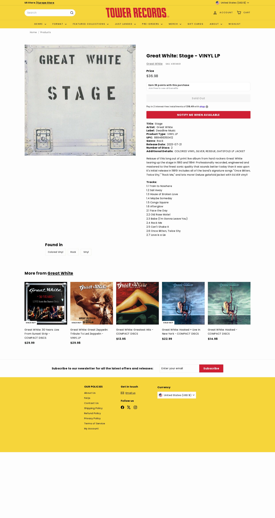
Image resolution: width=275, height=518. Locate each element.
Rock (73, 252)
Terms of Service (94, 423)
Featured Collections (89, 23)
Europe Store (45, 2)
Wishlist (235, 23)
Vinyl (86, 252)
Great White (154, 64)
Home (33, 32)
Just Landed (124, 23)
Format (58, 23)
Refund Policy (92, 413)
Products (45, 32)
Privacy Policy (92, 418)
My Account (91, 428)
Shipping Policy (93, 408)
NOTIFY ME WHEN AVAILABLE (198, 115)
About (215, 23)
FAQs (87, 398)
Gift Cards (195, 23)
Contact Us (91, 403)
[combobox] (50, 12)
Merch (174, 23)
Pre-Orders (151, 23)
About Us (89, 393)
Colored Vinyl (55, 252)
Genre (39, 23)
